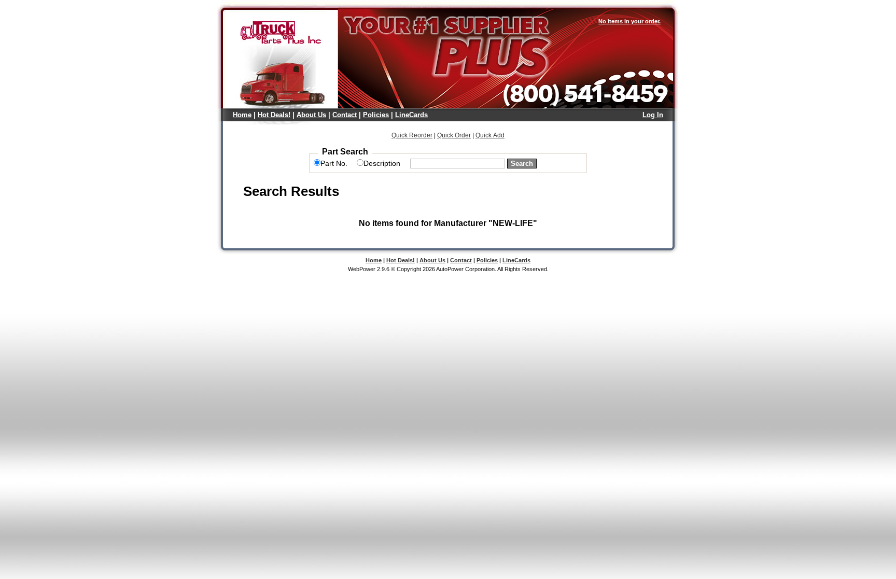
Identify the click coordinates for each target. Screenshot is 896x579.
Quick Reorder (411, 135)
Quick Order (454, 135)
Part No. (333, 163)
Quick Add (490, 135)
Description (381, 163)
